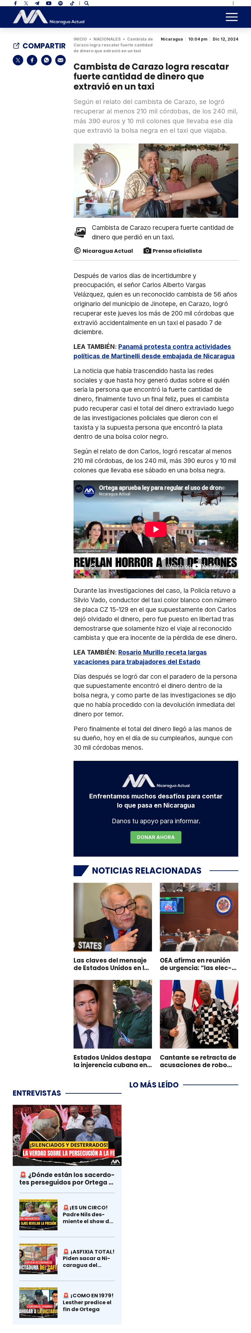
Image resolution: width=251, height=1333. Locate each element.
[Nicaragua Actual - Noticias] (49, 17)
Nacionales (107, 39)
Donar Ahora (156, 837)
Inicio (80, 39)
